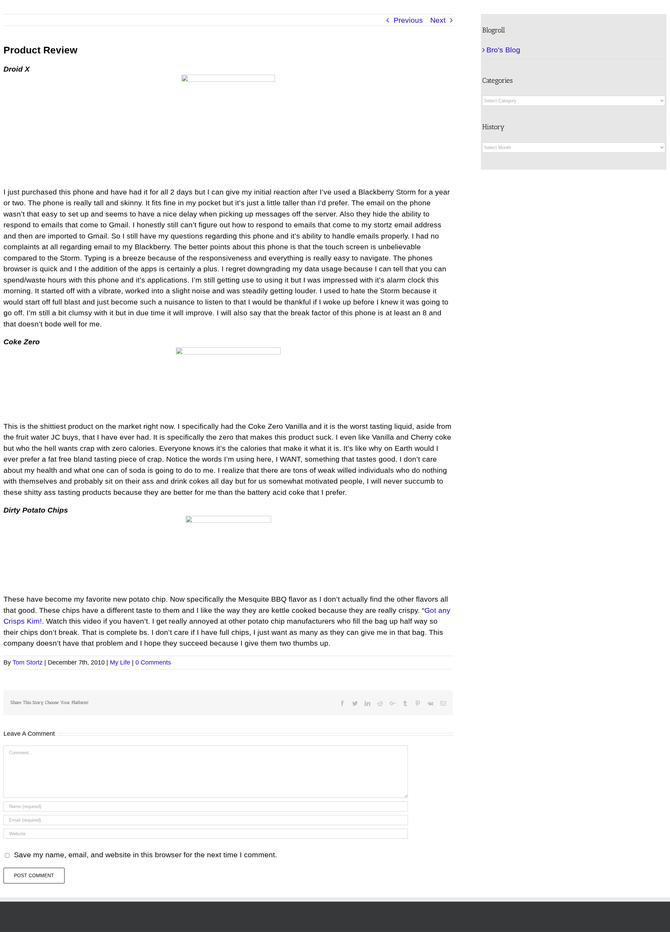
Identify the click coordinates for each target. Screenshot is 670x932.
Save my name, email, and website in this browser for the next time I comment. (145, 855)
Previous (408, 20)
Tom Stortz (28, 662)
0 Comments (153, 662)
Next (438, 20)
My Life (120, 662)
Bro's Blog (503, 50)
